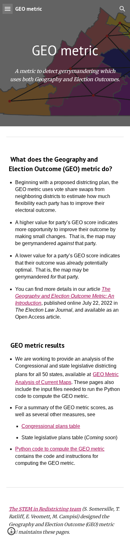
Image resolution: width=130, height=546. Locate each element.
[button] (7, 8)
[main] (65, 50)
